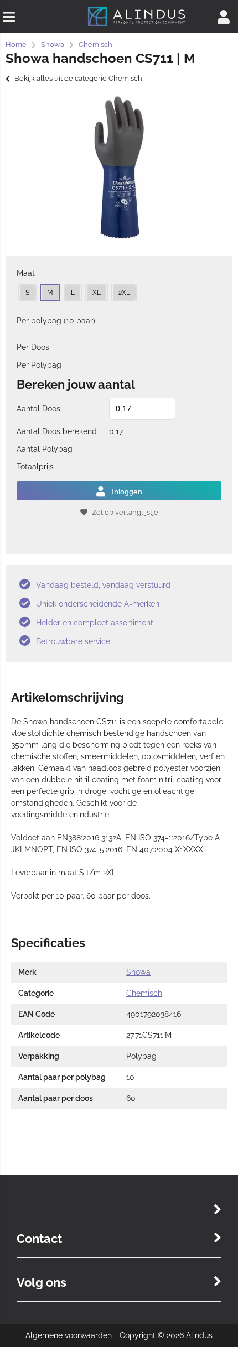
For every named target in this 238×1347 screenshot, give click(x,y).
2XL (124, 292)
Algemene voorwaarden (68, 1335)
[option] (119, 167)
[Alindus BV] (136, 24)
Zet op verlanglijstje (125, 512)
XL (96, 292)
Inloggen (127, 491)
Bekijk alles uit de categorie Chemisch (78, 78)
